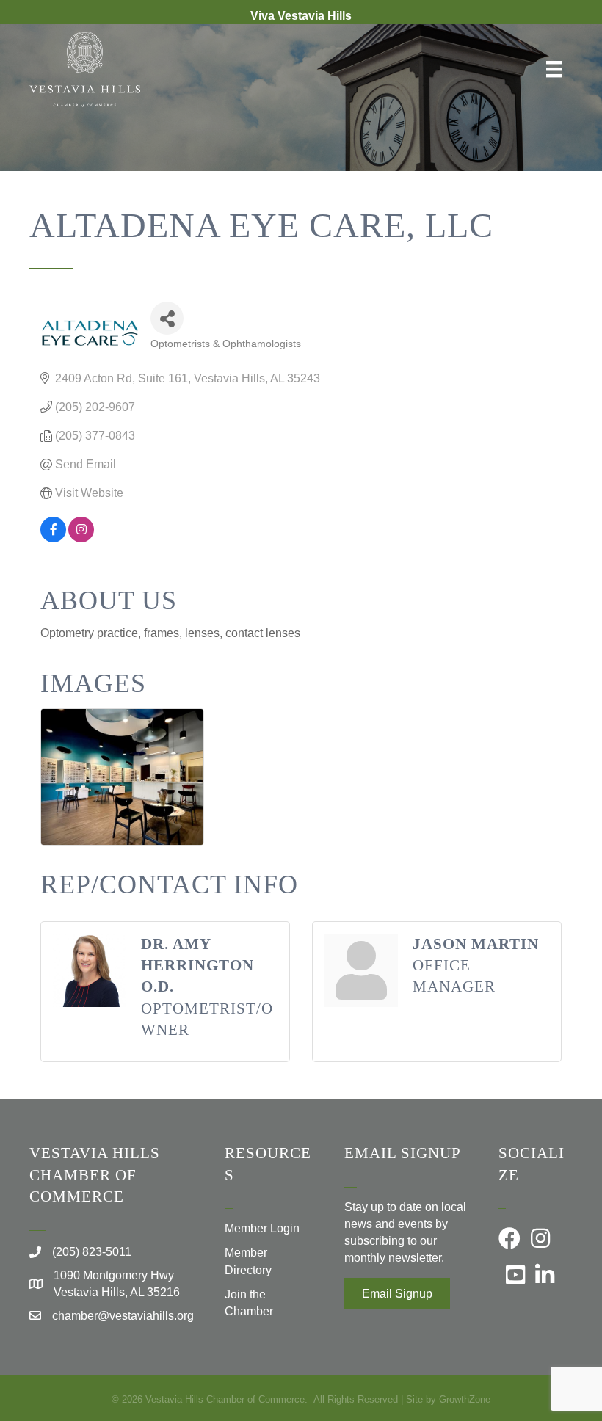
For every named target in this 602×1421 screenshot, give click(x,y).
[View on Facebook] (53, 538)
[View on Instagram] (81, 538)
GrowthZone (464, 1399)
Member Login (262, 1228)
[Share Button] (167, 318)
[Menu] (554, 69)
